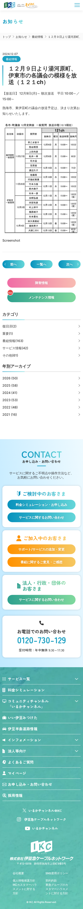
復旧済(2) (9, 326)
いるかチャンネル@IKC (45, 810)
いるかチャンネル (45, 828)
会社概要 (18, 873)
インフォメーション (24, 739)
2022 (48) (10, 407)
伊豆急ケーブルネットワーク (45, 819)
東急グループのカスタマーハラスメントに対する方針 (57, 889)
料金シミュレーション (26, 689)
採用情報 (15, 795)
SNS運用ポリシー (57, 873)
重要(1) (7, 333)
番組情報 (11, 59)
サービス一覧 (19, 678)
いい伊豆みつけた (22, 717)
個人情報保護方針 (24, 880)
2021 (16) (9, 414)
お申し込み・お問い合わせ (30, 784)
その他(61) (10, 355)
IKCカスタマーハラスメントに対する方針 (25, 889)
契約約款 (51, 880)
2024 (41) (9, 393)
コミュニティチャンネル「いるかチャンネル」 (28, 703)
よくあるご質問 (21, 762)
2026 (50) (10, 378)
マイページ (17, 773)
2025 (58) (10, 385)
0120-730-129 (41, 639)
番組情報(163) (12, 341)
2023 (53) (10, 400)
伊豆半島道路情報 (22, 728)
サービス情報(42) (15, 348)
